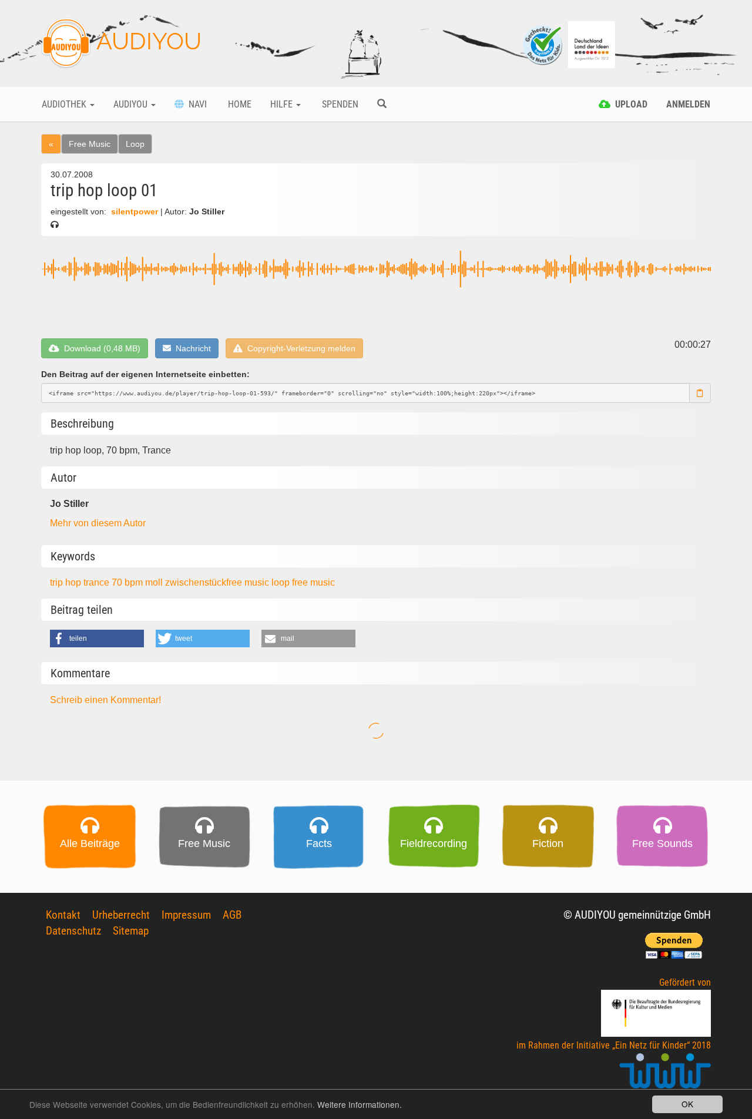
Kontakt (63, 915)
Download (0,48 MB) (99, 348)
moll (155, 582)
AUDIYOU (146, 41)
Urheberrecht (121, 915)
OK (687, 1104)
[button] (97, 638)
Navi (195, 104)
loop (281, 582)
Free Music (89, 144)
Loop (135, 144)
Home (238, 104)
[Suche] (382, 104)
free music (313, 582)
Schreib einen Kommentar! (105, 700)
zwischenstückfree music (218, 582)
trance (97, 582)
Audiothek (65, 104)
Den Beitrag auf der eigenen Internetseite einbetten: (145, 374)
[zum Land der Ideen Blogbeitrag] (591, 44)
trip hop (66, 582)
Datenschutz (73, 930)
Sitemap (131, 930)
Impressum (186, 915)
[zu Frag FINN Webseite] (543, 44)
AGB (232, 915)
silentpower (134, 211)
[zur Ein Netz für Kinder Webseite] (665, 1076)
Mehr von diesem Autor (98, 523)
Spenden (339, 104)
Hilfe (282, 104)
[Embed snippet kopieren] (700, 393)
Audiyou (131, 104)
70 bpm (128, 582)
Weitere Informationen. (359, 1104)
